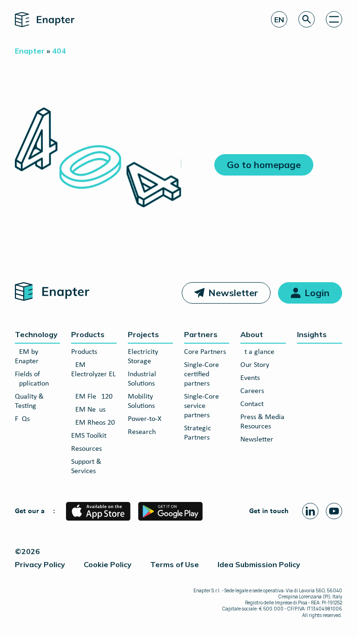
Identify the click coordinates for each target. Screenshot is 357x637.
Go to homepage (264, 164)
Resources (86, 449)
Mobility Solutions (141, 401)
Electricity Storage (143, 356)
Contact (252, 404)
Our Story (254, 365)
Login (317, 292)
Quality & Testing (29, 401)
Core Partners (205, 352)
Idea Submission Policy (259, 564)
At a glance (257, 352)
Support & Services (86, 466)
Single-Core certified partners (201, 374)
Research (142, 432)
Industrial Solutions (142, 379)
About (251, 334)
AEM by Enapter (27, 356)
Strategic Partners (197, 433)
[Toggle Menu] (334, 19)
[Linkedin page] (310, 511)
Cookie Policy (108, 564)
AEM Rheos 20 (93, 423)
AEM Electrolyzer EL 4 (93, 374)
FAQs (22, 419)
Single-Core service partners (201, 406)
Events (250, 378)
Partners (201, 334)
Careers (252, 391)
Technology (36, 334)
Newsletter (233, 292)
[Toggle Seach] (306, 19)
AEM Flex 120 (91, 396)
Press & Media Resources (262, 421)
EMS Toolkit (88, 436)
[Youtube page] (334, 511)
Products (88, 334)
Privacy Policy (40, 564)
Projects (143, 334)
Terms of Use (174, 564)
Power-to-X (144, 419)
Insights (312, 334)
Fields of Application (32, 379)
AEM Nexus (88, 409)
